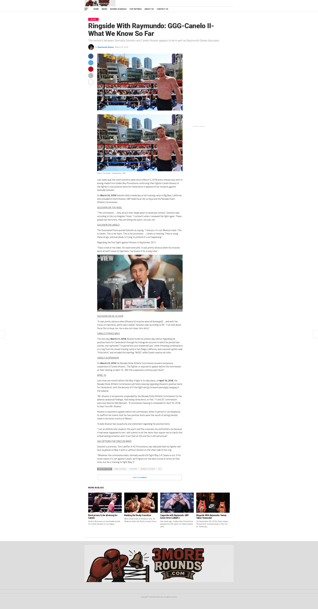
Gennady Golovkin (147, 469)
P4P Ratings (136, 8)
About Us (149, 8)
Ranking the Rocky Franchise (137, 515)
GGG (159, 469)
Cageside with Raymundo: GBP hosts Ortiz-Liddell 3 (174, 516)
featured (133, 469)
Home (96, 8)
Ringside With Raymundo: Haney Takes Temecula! (211, 516)
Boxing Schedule (118, 8)
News (104, 8)
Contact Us (162, 8)
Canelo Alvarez (120, 469)
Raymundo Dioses (106, 47)
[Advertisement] (216, 91)
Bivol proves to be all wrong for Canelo (103, 516)
